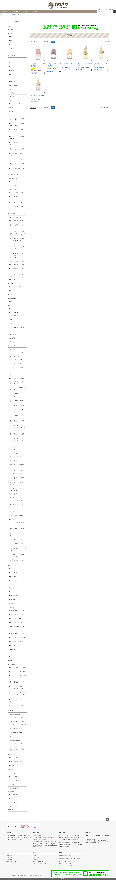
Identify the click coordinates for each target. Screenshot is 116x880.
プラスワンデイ (14, 806)
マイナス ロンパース (16, 728)
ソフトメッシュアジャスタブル (18, 416)
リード (12, 59)
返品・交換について (38, 861)
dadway (11, 769)
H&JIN (11, 660)
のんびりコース (14, 794)
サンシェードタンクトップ (17, 721)
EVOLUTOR (12, 754)
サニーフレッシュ (15, 279)
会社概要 (61, 852)
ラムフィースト (14, 181)
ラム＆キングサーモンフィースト (18, 197)
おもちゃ (12, 96)
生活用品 (11, 93)
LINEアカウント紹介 (12, 859)
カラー (12, 66)
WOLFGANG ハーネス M (17, 626)
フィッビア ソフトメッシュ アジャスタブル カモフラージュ (18, 427)
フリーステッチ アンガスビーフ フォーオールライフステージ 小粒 (18, 255)
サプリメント (13, 52)
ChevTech (12, 649)
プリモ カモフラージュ (16, 504)
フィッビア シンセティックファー (18, 374)
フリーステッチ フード (16, 221)
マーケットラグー (15, 290)
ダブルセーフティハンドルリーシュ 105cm (18, 560)
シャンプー (13, 89)
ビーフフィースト (15, 185)
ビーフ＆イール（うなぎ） (17, 327)
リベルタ (12, 446)
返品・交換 (62, 832)
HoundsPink (13, 653)
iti (9, 305)
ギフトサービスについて (39, 864)
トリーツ (12, 210)
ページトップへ (107, 819)
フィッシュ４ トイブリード (18, 159)
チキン (12, 323)
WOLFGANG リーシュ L (17, 641)
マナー (12, 74)
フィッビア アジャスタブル (18, 378)
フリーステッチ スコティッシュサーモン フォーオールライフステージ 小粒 (18, 233)
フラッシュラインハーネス (17, 515)
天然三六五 (12, 338)
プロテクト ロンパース (16, 732)
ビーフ (12, 319)
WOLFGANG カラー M (16, 614)
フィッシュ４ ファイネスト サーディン (18, 137)
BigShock (12, 603)
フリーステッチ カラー (16, 217)
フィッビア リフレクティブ (18, 352)
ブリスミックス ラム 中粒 (18, 667)
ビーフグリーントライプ (16, 206)
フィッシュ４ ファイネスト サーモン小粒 (18, 119)
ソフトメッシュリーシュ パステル (18, 549)
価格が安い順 (39, 41)
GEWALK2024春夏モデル (17, 740)
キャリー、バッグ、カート (17, 103)
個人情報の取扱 (38, 875)
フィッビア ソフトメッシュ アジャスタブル (18, 421)
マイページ (26, 11)
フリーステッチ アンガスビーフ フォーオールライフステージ (18, 247)
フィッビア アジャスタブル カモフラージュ (18, 388)
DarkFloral (13, 599)
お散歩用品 (12, 56)
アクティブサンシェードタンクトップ (18, 749)
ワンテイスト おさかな (16, 780)
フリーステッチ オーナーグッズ (18, 275)
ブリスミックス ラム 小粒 (18, 671)
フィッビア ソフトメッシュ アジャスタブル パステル (18, 434)
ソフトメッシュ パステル (17, 405)
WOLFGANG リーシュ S (17, 634)
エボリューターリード (16, 761)
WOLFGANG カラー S (17, 611)
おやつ (11, 33)
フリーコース (13, 802)
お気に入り (15, 11)
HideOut (12, 591)
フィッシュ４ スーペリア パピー (18, 163)
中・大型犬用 (13, 494)
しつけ (12, 100)
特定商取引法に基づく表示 (25, 875)
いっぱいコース (14, 798)
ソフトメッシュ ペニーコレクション (18, 410)
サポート (35, 852)
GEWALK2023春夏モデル (17, 714)
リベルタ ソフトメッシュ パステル (18, 483)
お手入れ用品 (13, 85)
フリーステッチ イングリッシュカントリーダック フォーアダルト (18, 240)
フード (11, 29)
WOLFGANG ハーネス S (17, 622)
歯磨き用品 (13, 81)
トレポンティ (13, 346)
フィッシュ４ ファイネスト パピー (18, 154)
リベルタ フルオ (15, 453)
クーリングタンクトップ (16, 717)
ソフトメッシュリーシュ (16, 539)
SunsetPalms (13, 580)
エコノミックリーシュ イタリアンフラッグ (18, 523)
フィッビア (13, 349)
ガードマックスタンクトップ (18, 725)
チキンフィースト (15, 189)
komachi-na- (13, 14)
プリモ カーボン (15, 508)
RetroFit (12, 584)
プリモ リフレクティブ (16, 500)
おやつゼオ (13, 334)
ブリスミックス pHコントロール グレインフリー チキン (18, 694)
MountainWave (14, 595)
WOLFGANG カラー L (16, 618)
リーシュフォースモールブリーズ (18, 534)
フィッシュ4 (12, 115)
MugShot (12, 645)
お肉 (11, 36)
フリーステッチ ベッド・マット (18, 269)
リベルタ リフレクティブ (17, 449)
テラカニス (12, 283)
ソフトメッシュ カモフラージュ (18, 401)
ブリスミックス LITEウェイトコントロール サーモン (18, 687)
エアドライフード (15, 312)
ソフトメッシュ (14, 393)
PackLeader (13, 572)
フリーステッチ (13, 213)
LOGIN (100, 9)
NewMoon (13, 656)
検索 (114, 11)
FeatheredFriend (14, 576)
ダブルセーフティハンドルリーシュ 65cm (18, 555)
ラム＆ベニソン (14, 315)
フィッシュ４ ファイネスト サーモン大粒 (18, 124)
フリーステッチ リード (16, 261)
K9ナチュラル (13, 178)
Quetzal (12, 607)
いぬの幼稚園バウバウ (14, 788)
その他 (12, 48)
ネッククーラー (14, 736)
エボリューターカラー (16, 757)
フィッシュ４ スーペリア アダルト (18, 143)
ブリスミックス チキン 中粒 (18, 706)
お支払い (9, 832)
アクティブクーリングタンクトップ (18, 744)
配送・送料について (38, 857)
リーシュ (12, 519)
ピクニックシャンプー (15, 342)
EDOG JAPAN (13, 331)
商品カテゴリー (12, 26)
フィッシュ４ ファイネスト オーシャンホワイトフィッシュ (18, 131)
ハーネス (12, 63)
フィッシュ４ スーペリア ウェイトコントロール (18, 148)
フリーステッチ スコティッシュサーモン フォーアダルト (18, 225)
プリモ (12, 497)
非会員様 (11, 809)
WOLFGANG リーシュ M (17, 637)
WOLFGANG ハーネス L (17, 630)
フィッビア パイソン (16, 363)
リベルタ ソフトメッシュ (17, 470)
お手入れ (11, 78)
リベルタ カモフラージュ (17, 457)
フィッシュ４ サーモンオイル (18, 169)
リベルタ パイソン (15, 460)
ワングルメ (12, 294)
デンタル (12, 44)
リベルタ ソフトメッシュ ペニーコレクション (18, 489)
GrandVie (12, 588)
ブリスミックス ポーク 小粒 (18, 676)
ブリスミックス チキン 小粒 (18, 700)
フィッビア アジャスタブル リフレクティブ (18, 382)
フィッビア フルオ (15, 356)
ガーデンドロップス (15, 287)
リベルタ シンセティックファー (18, 465)
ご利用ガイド (112, 9)
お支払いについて (37, 859)
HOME (1, 14)
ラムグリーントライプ (16, 202)
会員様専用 (12, 791)
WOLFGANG (12, 565)
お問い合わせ (12, 875)
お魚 (11, 40)
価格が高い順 (47, 41)
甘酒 (11, 301)
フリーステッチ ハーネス (17, 264)
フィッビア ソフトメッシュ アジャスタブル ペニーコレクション (18, 440)
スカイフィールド (14, 174)
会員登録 (105, 9)
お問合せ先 (88, 832)
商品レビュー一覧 (12, 861)
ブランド (7, 14)
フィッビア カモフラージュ (18, 360)
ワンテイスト (13, 773)
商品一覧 (4, 11)
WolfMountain (13, 568)
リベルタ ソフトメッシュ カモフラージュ (18, 478)
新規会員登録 (10, 855)
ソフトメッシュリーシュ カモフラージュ (18, 544)
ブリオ (12, 511)
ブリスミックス (13, 664)
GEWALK (11, 711)
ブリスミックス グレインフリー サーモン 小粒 (18, 681)
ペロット (11, 784)
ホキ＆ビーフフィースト (16, 193)
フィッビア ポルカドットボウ (18, 368)
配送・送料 (36, 832)
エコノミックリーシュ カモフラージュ (18, 529)
